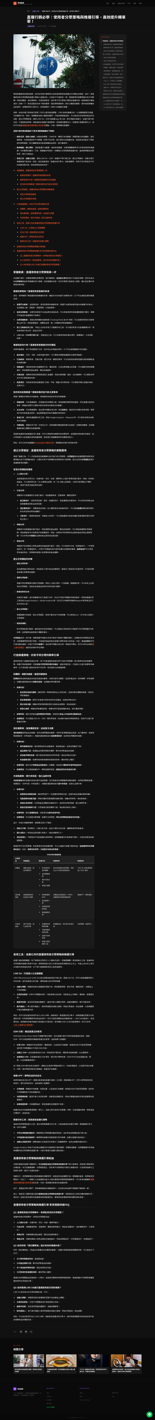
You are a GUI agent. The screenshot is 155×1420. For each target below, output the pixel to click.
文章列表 (49, 1396)
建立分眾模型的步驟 (28, 198)
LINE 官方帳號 (50, 1407)
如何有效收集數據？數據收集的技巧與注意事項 (39, 184)
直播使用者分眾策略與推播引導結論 (31, 246)
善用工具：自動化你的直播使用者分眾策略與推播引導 (38, 223)
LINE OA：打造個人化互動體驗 (32, 227)
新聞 (140, 3)
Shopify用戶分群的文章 (44, 442)
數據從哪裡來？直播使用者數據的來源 (35, 175)
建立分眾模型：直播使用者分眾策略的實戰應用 (35, 189)
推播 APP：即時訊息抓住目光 (32, 236)
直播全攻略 (121, 3)
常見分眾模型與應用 (28, 194)
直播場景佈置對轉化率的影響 (34, 125)
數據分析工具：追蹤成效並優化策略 (34, 241)
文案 (128, 3)
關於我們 (49, 1403)
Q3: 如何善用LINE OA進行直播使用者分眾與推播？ (40, 264)
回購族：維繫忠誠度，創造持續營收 (34, 208)
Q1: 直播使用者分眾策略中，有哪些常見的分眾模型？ (41, 255)
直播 (113, 3)
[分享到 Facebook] (21, 1332)
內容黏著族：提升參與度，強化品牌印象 (36, 217)
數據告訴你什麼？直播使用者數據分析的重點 (38, 179)
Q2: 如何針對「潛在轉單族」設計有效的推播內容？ (40, 260)
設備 (134, 3)
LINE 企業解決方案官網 (22, 1025)
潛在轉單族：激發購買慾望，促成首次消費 (37, 213)
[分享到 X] (31, 1332)
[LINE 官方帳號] (149, 1414)
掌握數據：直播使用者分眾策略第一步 (32, 170)
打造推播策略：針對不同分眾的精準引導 (33, 204)
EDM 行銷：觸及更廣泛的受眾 (32, 232)
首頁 (107, 3)
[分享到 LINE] (26, 1332)
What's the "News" (85, 1400)
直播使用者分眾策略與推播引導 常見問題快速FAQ (36, 250)
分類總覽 (49, 1400)
